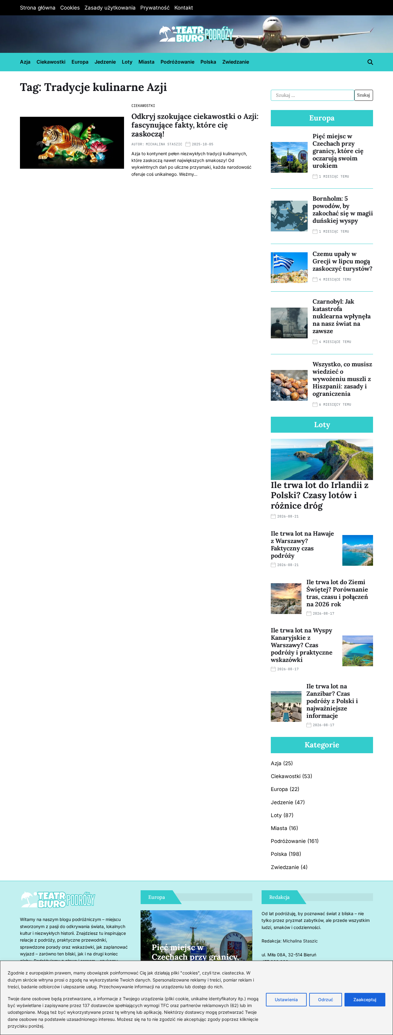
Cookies (70, 8)
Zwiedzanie (235, 62)
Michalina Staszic (164, 144)
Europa (80, 62)
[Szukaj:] (312, 95)
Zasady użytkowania (110, 8)
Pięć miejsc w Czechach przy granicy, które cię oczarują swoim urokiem (338, 150)
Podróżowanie (177, 62)
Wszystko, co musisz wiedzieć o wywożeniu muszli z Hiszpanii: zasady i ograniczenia (342, 378)
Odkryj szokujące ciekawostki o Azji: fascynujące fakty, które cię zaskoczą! (195, 125)
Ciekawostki (51, 62)
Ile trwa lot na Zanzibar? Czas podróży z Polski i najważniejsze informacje (332, 700)
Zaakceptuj (364, 999)
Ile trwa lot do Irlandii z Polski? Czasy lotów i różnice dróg (319, 495)
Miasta (146, 62)
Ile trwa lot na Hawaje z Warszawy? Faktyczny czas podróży (302, 544)
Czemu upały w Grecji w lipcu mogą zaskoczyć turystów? (342, 261)
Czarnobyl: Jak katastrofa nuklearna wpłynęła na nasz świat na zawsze (342, 316)
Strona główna (38, 8)
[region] (196, 998)
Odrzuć (325, 999)
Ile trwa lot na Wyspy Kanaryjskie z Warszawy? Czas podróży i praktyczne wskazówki (302, 644)
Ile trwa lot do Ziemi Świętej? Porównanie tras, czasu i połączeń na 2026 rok (337, 593)
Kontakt (183, 8)
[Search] (370, 62)
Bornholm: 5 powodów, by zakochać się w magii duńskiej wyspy (343, 209)
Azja (25, 62)
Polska (208, 62)
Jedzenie (105, 62)
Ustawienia (286, 999)
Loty (127, 62)
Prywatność (155, 8)
